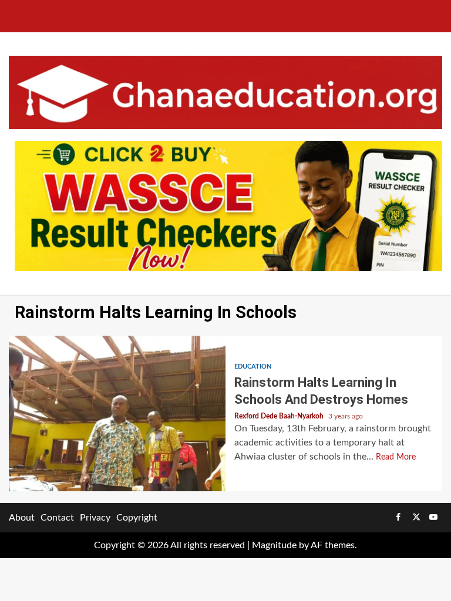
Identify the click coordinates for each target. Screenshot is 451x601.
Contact (57, 517)
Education (252, 366)
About (22, 517)
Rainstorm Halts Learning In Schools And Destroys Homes (117, 413)
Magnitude (274, 545)
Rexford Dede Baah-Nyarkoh (279, 416)
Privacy (95, 517)
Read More (396, 457)
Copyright (136, 517)
